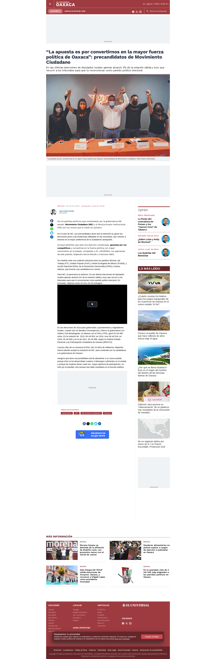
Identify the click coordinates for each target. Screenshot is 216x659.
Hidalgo (76, 609)
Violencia (92, 650)
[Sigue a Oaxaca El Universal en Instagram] (141, 12)
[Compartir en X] (51, 224)
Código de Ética (81, 650)
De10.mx (100, 623)
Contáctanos (68, 650)
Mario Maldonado (146, 215)
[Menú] (50, 4)
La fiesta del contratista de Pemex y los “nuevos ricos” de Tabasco (147, 224)
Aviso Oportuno (103, 620)
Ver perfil (63, 213)
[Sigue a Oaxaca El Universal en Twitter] (137, 12)
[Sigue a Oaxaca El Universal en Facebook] (134, 12)
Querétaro (77, 618)
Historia (135, 650)
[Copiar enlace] (51, 237)
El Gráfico (101, 609)
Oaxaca (107, 413)
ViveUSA (100, 615)
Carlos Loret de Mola (148, 249)
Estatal (51, 609)
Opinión (143, 210)
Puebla (75, 620)
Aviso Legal (112, 650)
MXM (83, 11)
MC (76, 413)
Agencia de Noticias (72, 11)
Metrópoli (52, 612)
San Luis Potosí (79, 615)
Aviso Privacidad (124, 650)
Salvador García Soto (148, 235)
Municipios (52, 618)
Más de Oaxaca (54, 628)
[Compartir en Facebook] (51, 220)
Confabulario (102, 618)
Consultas (101, 626)
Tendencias (52, 626)
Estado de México (80, 612)
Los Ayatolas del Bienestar (146, 254)
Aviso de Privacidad (121, 639)
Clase (99, 612)
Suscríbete (55, 11)
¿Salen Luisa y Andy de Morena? (148, 240)
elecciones (66, 413)
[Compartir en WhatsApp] (51, 228)
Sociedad (52, 615)
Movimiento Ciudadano (91, 413)
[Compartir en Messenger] (51, 232)
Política (60, 206)
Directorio (57, 650)
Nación (51, 623)
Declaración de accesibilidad (151, 650)
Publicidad (102, 650)
